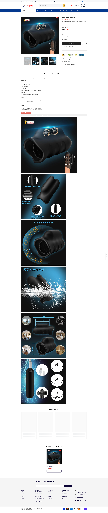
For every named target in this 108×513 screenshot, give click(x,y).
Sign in (82, 5)
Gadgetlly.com (29, 509)
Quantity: (63, 34)
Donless (66, 24)
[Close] (107, 506)
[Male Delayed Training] (54, 456)
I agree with (65, 46)
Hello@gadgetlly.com (36, 1)
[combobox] (51, 5)
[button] (21, 61)
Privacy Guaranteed (26, 112)
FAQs (75, 1)
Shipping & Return (56, 73)
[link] (83, 43)
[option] (40, 35)
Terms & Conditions (70, 46)
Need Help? (79, 1)
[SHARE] (86, 43)
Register (85, 4)
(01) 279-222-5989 (28, 1)
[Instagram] (78, 500)
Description (47, 73)
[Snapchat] (83, 500)
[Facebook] (75, 500)
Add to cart (71, 43)
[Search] (52, 5)
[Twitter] (85, 500)
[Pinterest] (80, 500)
